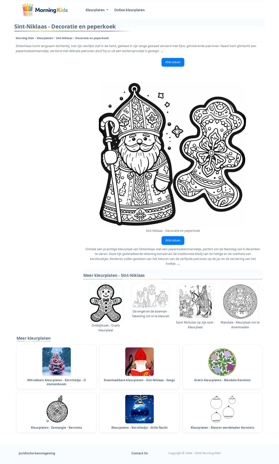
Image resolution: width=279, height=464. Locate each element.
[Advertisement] (46, 113)
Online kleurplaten (129, 10)
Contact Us (139, 453)
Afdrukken (172, 62)
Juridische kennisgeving (37, 453)
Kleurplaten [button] (95, 10)
